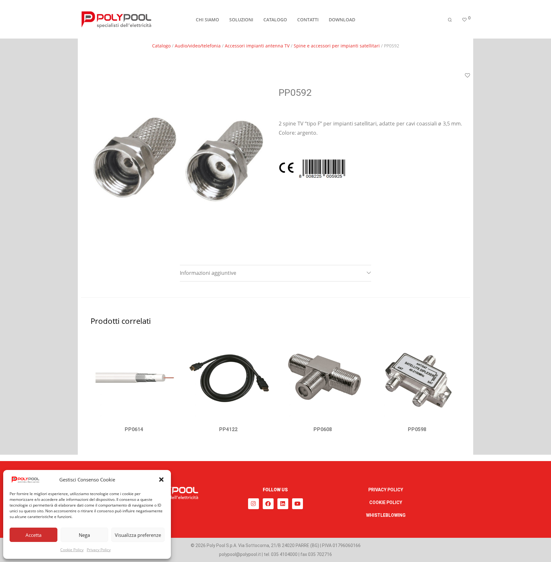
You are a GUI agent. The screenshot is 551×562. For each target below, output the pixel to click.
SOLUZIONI (241, 20)
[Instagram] (253, 503)
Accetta (33, 535)
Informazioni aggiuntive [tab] (208, 272)
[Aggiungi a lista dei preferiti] (467, 76)
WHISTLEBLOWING (386, 515)
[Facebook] (268, 503)
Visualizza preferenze (138, 535)
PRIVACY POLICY (385, 489)
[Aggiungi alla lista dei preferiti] (169, 342)
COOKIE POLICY (385, 502)
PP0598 (417, 429)
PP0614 (134, 429)
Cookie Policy (72, 549)
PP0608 (322, 429)
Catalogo (161, 46)
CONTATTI (308, 20)
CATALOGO (275, 20)
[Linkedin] (282, 503)
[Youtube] (297, 503)
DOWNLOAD (342, 20)
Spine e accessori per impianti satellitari (337, 46)
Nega (84, 535)
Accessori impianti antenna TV (257, 46)
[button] (161, 479)
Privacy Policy (99, 549)
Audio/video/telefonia (198, 46)
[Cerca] (450, 19)
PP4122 (228, 429)
